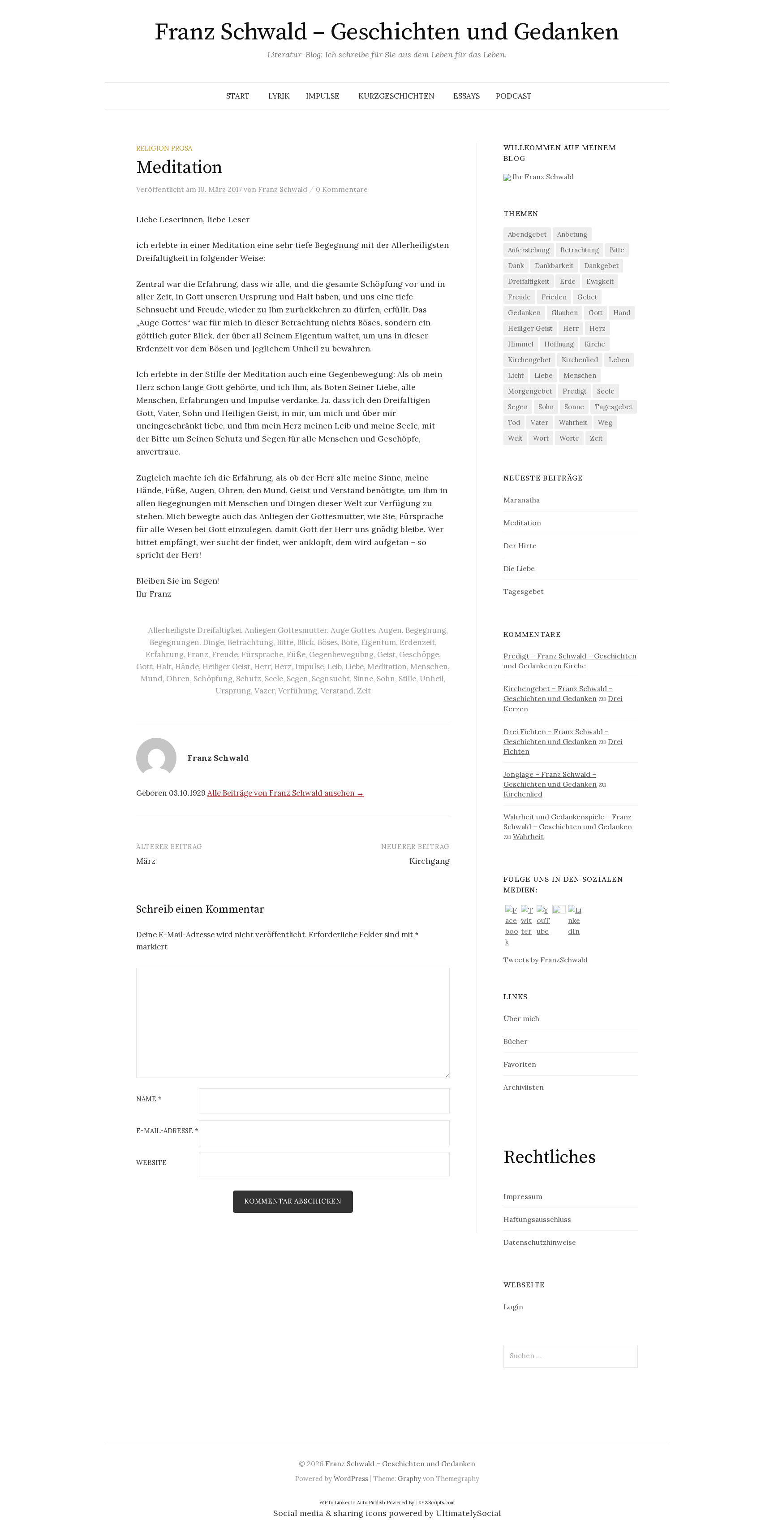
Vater (539, 422)
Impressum (522, 1196)
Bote (349, 642)
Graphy (409, 1478)
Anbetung (572, 234)
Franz (197, 654)
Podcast (514, 96)
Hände (187, 666)
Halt (164, 666)
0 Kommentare (342, 189)
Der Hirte (520, 545)
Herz (283, 666)
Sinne (363, 679)
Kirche (595, 344)
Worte (569, 438)
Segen (297, 679)
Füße (296, 654)
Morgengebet (530, 391)
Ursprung (233, 691)
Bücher (515, 1041)
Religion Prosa (164, 148)
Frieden (554, 297)
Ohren (178, 679)
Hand (621, 312)
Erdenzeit (417, 642)
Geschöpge (419, 654)
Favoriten (519, 1064)
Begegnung (425, 630)
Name (149, 1099)
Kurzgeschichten (396, 96)
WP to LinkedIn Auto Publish (352, 1502)
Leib (334, 666)
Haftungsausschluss (537, 1219)
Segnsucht (331, 679)
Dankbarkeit (554, 265)
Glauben (564, 312)
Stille (407, 679)
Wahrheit (573, 422)
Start (237, 96)
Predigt (574, 391)
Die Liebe (519, 568)
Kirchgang (429, 861)
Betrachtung (250, 642)
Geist (386, 654)
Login (513, 1306)
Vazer (264, 691)
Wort (541, 438)
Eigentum (378, 642)
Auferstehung (529, 250)
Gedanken (524, 312)
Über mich (521, 1018)
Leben (619, 359)
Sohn (386, 679)
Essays (466, 96)
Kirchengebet (529, 359)
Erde (568, 281)
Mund (152, 679)
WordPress (351, 1478)
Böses (328, 642)
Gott (144, 666)
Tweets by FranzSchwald (545, 959)
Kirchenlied (580, 359)
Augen (390, 630)
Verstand (337, 691)
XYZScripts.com (436, 1502)
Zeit (364, 691)
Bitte (285, 642)
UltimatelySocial (468, 1513)
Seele (274, 679)
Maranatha (521, 499)
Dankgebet (601, 265)
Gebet (587, 297)
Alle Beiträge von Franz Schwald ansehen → (285, 793)
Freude (225, 654)
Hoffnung (559, 344)
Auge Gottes (353, 630)
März (145, 861)
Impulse (323, 96)
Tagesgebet (613, 407)
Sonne (574, 407)
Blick (305, 642)
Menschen (429, 666)
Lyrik (279, 96)
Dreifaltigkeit (528, 281)
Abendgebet (527, 234)
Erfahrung (165, 654)
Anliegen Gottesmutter (286, 630)
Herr (262, 666)
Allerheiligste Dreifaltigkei (194, 630)
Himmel (520, 344)
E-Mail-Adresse (167, 1131)
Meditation (387, 666)
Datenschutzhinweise (539, 1242)
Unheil (431, 679)
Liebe (354, 666)
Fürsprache (262, 654)
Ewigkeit (600, 281)
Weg (605, 422)
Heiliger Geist (226, 666)
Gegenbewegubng (341, 654)
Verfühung (297, 691)
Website (151, 1163)
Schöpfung (213, 679)
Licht (516, 375)
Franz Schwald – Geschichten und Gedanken (387, 32)
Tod (514, 422)
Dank (516, 265)
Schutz (248, 679)
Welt (515, 438)
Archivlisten (523, 1087)
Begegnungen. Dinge (187, 642)
